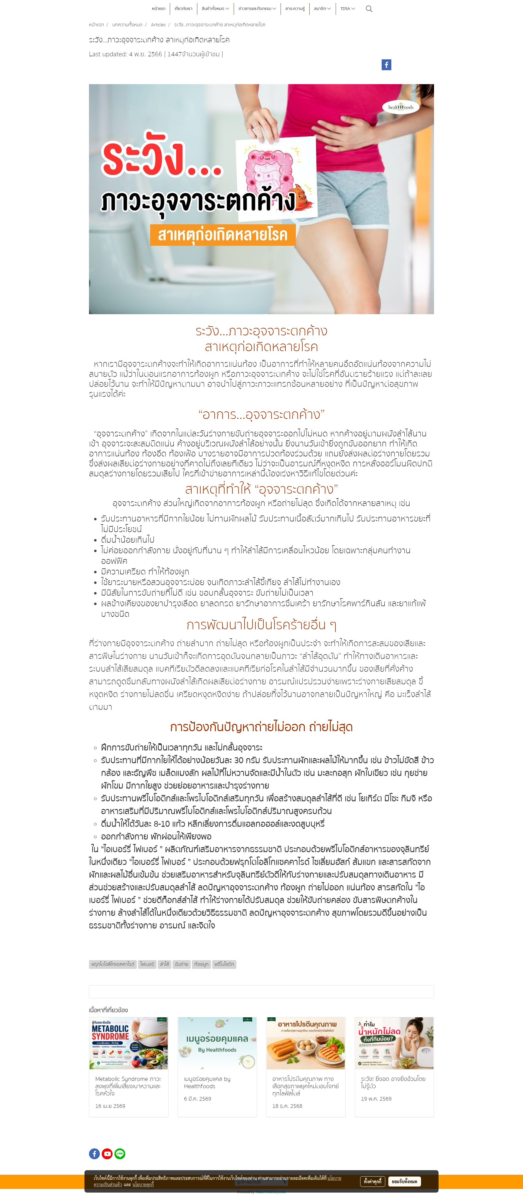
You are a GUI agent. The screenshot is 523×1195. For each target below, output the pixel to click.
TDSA (345, 8)
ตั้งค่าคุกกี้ (372, 1181)
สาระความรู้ (295, 8)
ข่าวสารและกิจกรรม (255, 8)
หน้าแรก (158, 8)
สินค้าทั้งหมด (213, 8)
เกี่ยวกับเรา (183, 8)
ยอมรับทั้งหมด (404, 1181)
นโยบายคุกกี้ (143, 1184)
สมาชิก (320, 8)
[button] (369, 9)
